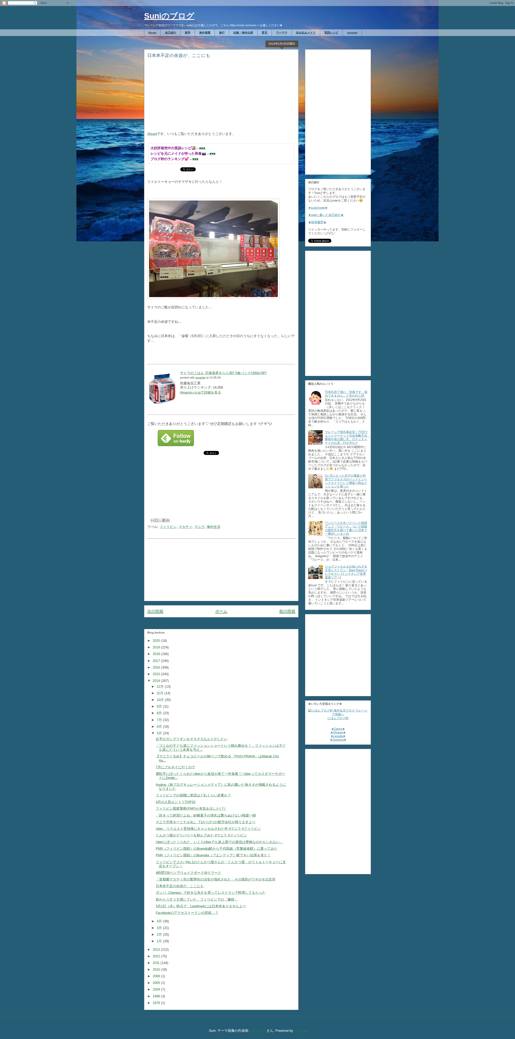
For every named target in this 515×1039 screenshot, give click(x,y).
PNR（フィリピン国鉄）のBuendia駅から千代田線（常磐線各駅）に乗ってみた (216, 849)
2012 (157, 956)
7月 (160, 720)
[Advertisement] (221, 97)
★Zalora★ (338, 728)
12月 (161, 686)
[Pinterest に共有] (168, 520)
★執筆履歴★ (317, 222)
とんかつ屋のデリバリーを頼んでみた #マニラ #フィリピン (201, 835)
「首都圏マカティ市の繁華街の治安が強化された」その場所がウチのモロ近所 (215, 879)
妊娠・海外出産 (243, 32)
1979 (157, 1003)
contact (352, 32)
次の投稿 (155, 611)
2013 (157, 950)
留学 (188, 32)
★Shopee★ (338, 732)
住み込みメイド (306, 32)
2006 (157, 976)
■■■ (202, 148)
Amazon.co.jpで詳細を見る (200, 392)
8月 (160, 713)
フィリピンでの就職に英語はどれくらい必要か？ (193, 795)
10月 (161, 700)
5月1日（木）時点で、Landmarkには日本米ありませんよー (201, 906)
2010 (157, 969)
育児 (264, 32)
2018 (157, 654)
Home (152, 32)
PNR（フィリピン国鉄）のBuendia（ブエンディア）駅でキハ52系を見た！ (213, 855)
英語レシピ (331, 32)
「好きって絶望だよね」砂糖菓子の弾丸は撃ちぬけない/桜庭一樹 (206, 815)
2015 (157, 674)
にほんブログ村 (338, 718)
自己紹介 (170, 32)
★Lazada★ (338, 736)
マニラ (199, 527)
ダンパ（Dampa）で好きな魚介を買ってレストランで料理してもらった (211, 893)
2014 (157, 681)
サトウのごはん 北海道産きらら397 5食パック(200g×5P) (223, 373)
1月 (160, 941)
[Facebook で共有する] (164, 520)
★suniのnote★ (318, 207)
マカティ (185, 527)
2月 (160, 934)
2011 (157, 963)
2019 (157, 647)
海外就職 (204, 32)
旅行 (222, 32)
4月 (160, 921)
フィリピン (168, 527)
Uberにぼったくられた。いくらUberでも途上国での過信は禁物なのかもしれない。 (219, 842)
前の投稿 (287, 611)
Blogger (299, 1031)
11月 (160, 693)
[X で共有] (160, 520)
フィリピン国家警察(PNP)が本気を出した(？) (191, 809)
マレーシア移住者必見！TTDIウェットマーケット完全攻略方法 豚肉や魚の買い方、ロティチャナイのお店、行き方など (347, 437)
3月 (160, 928)
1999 (157, 996)
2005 (157, 983)
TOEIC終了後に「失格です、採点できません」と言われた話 (346, 393)
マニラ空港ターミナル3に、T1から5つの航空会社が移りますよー (205, 822)
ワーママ (281, 32)
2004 (157, 989)
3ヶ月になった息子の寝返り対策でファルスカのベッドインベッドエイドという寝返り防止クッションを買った (346, 481)
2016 (157, 667)
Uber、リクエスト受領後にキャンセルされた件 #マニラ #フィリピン (208, 829)
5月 (160, 733)
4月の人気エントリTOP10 (175, 802)
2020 (157, 641)
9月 (160, 706)
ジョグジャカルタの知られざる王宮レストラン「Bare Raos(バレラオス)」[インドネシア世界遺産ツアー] (346, 572)
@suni (152, 134)
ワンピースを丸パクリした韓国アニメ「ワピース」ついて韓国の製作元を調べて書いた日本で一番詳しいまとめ (346, 528)
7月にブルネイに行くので (175, 767)
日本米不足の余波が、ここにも (180, 886)
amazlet (200, 377)
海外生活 (213, 527)
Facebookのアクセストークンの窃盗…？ (187, 913)
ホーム (221, 611)
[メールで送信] (152, 520)
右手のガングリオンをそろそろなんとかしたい (192, 739)
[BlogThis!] (156, 520)
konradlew (258, 1031)
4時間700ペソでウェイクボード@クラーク (188, 873)
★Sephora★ (338, 739)
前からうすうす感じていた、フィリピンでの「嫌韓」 (197, 899)
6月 (160, 726)
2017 (157, 661)
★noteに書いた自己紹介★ (326, 215)
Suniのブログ (169, 15)
